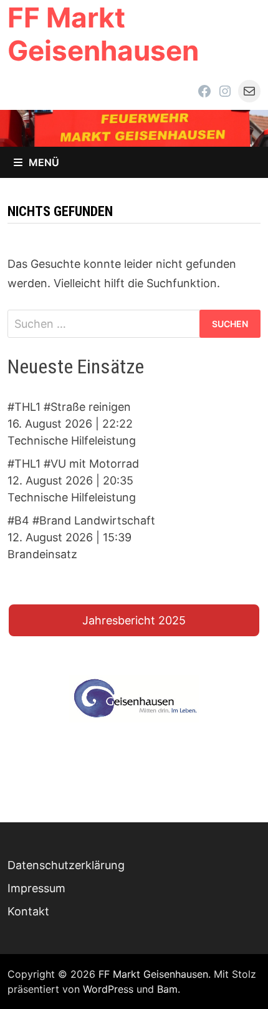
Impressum (36, 888)
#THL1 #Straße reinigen (69, 406)
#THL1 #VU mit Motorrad (73, 463)
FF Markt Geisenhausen (103, 34)
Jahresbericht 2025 (134, 620)
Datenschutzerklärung (66, 865)
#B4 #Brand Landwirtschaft (81, 520)
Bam (167, 989)
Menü (44, 162)
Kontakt (28, 911)
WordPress (108, 989)
